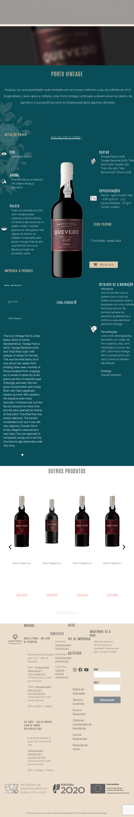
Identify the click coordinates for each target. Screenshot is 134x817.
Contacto (57, 633)
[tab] (67, 137)
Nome (96, 669)
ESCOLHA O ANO (66, 137)
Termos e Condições (78, 701)
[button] (11, 547)
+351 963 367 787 (36, 757)
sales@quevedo (63, 645)
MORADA (29, 625)
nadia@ (59, 657)
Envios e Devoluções (79, 712)
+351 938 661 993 (36, 693)
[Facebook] (80, 670)
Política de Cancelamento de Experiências (82, 724)
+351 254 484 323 (36, 674)
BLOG (71, 625)
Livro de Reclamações (80, 736)
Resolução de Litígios (80, 747)
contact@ (60, 670)
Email (96, 682)
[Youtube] (86, 670)
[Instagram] (75, 670)
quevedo (45, 667)
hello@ (38, 686)
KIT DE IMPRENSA (79, 639)
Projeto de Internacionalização (94, 813)
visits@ (31, 750)
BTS (77, 813)
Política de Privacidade (79, 691)
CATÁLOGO (75, 653)
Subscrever (107, 700)
